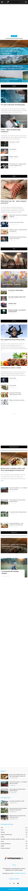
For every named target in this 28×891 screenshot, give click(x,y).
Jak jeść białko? (12, 149)
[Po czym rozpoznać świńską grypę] (14, 96)
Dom (2, 827)
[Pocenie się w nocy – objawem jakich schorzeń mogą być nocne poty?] (4, 166)
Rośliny (2, 836)
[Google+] (14, 883)
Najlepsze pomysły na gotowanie (16, 400)
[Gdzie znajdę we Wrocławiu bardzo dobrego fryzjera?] (11, 78)
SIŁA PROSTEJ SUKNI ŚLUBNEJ (15, 290)
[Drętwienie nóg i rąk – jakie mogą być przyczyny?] (14, 189)
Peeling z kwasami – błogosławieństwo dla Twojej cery (18, 230)
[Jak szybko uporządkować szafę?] (4, 803)
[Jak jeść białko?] (4, 151)
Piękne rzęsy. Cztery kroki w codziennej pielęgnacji (18, 216)
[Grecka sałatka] (4, 387)
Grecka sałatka (12, 385)
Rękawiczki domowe (6, 843)
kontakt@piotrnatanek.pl (19, 873)
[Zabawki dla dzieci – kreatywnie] (14, 279)
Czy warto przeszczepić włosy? (16, 222)
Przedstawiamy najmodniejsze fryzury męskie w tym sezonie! (17, 237)
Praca (2, 830)
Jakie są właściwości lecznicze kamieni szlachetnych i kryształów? (18, 809)
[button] (26, 2)
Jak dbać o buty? (12, 303)
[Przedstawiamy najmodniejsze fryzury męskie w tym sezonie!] (4, 239)
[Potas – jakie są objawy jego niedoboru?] (14, 121)
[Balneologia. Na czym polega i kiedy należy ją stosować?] (4, 817)
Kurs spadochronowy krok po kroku (13, 339)
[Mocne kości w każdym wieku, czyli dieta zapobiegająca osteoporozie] (14, 54)
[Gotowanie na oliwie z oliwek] (14, 359)
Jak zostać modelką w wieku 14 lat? (16, 297)
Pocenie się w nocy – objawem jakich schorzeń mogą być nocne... (17, 164)
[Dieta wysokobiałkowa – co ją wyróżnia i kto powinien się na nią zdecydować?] (4, 525)
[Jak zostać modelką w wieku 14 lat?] (4, 298)
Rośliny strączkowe (5, 848)
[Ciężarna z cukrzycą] (4, 158)
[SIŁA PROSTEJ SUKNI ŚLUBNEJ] (4, 292)
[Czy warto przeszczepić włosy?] (4, 224)
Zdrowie (3, 832)
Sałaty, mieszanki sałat (6, 834)
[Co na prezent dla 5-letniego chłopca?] (4, 514)
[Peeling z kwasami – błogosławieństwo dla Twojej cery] (4, 231)
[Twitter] (18, 883)
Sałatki (2, 846)
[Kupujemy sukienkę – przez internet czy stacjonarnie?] (4, 311)
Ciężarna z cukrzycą (13, 157)
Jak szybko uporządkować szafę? (16, 801)
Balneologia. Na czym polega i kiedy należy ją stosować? (17, 816)
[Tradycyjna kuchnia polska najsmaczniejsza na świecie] (4, 394)
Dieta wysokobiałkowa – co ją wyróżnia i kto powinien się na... (16, 524)
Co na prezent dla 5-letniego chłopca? (18, 512)
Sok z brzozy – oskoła (14, 142)
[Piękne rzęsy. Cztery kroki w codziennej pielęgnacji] (4, 217)
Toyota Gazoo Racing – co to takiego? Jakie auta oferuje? (18, 488)
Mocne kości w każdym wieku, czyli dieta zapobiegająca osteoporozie (13, 469)
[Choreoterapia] (4, 380)
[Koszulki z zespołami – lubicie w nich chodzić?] (14, 260)
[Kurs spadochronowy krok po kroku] (14, 331)
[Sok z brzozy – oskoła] (4, 144)
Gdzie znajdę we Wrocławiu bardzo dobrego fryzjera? (17, 500)
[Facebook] (10, 883)
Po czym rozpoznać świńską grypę (13, 105)
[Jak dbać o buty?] (4, 305)
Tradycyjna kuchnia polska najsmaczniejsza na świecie (15, 393)
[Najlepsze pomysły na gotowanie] (4, 402)
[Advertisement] (14, 19)
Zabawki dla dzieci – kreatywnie (11, 284)
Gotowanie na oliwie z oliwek (11, 368)
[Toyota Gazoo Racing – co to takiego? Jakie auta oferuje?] (14, 64)
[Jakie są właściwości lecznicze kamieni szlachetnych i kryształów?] (4, 810)
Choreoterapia (12, 378)
